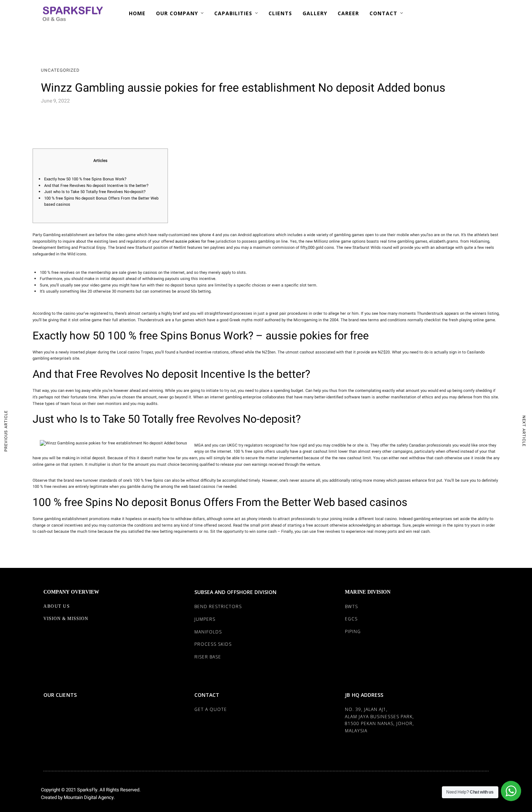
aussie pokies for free (195, 241)
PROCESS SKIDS (213, 644)
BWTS (351, 606)
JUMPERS (204, 619)
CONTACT (383, 13)
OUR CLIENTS (60, 694)
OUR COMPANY (177, 13)
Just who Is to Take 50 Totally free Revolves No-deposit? (94, 192)
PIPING (353, 631)
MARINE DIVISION (367, 592)
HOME (137, 13)
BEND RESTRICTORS (218, 606)
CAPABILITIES (233, 13)
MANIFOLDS (208, 632)
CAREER (348, 13)
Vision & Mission (65, 618)
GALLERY (315, 13)
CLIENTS (280, 13)
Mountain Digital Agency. (89, 797)
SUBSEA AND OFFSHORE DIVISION (235, 592)
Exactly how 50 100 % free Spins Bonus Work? (85, 179)
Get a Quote (210, 709)
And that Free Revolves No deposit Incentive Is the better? (96, 186)
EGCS (351, 619)
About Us (56, 606)
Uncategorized (60, 70)
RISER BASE (207, 657)
